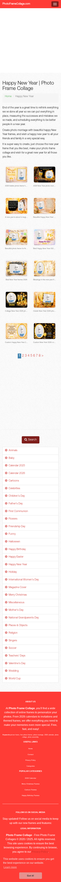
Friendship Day (16, 526)
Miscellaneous (15, 602)
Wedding (13, 671)
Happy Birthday (16, 549)
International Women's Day (23, 580)
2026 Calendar (30, 778)
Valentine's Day (16, 663)
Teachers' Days (16, 656)
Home (8, 96)
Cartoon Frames (31, 790)
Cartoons (13, 481)
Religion (12, 633)
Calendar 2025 (16, 466)
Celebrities (13, 488)
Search (32, 439)
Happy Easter (15, 557)
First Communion (17, 511)
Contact (31, 754)
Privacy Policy (30, 760)
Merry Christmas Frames (31, 784)
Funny (11, 534)
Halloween (13, 542)
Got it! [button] (30, 875)
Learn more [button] (10, 867)
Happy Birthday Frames (30, 795)
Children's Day (16, 496)
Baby (10, 458)
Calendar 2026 (16, 473)
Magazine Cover (16, 587)
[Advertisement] (30, 40)
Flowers (12, 519)
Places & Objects (17, 625)
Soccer (11, 648)
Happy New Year (17, 564)
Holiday (12, 572)
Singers (12, 640)
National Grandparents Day (23, 618)
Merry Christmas (17, 595)
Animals (12, 450)
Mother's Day (15, 610)
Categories (31, 766)
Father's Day (15, 504)
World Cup (14, 678)
